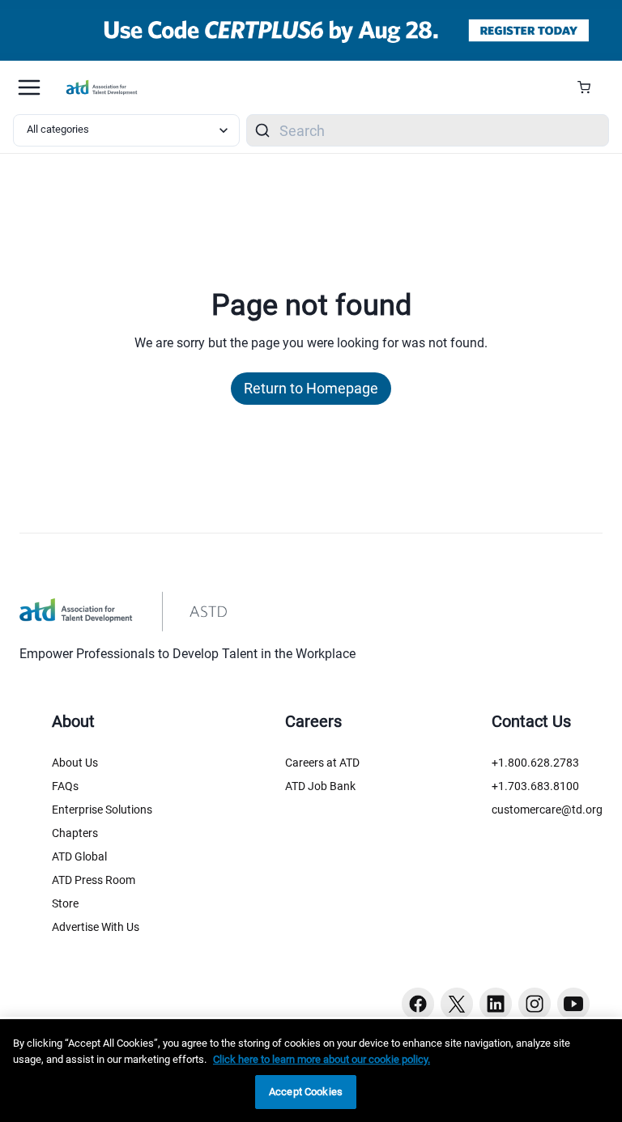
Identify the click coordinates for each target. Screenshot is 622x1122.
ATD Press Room (93, 879)
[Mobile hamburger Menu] (29, 87)
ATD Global (79, 856)
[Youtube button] (573, 1004)
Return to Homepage (311, 388)
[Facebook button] (418, 1004)
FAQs (65, 786)
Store (65, 903)
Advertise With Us (95, 926)
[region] (311, 1070)
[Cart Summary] (590, 87)
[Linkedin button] (495, 1004)
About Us (75, 762)
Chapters (75, 833)
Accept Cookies (306, 1092)
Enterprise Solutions (102, 809)
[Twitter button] (457, 1004)
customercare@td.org (547, 809)
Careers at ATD (322, 762)
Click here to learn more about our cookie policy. (321, 1059)
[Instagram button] (534, 1004)
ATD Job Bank (320, 786)
